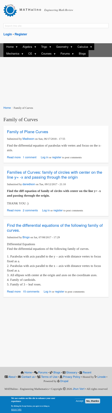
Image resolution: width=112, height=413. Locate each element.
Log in (44, 157)
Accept (79, 401)
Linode (102, 377)
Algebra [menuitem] (26, 47)
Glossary (71, 372)
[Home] (11, 10)
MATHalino (31, 9)
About (12, 377)
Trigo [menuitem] (42, 47)
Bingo (26, 237)
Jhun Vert (79, 389)
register (56, 157)
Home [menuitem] (8, 47)
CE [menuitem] (29, 54)
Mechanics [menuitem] (11, 54)
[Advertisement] (55, 79)
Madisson (28, 139)
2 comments (30, 210)
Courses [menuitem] (45, 54)
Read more (14, 157)
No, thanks (92, 401)
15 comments (31, 291)
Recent (87, 372)
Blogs (56, 372)
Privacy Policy (71, 377)
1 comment (29, 157)
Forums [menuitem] (64, 54)
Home (7, 108)
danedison (29, 184)
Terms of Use (49, 377)
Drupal (64, 381)
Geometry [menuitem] (60, 47)
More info (16, 409)
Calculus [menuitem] (81, 47)
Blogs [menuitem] (82, 53)
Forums (43, 372)
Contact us (28, 377)
